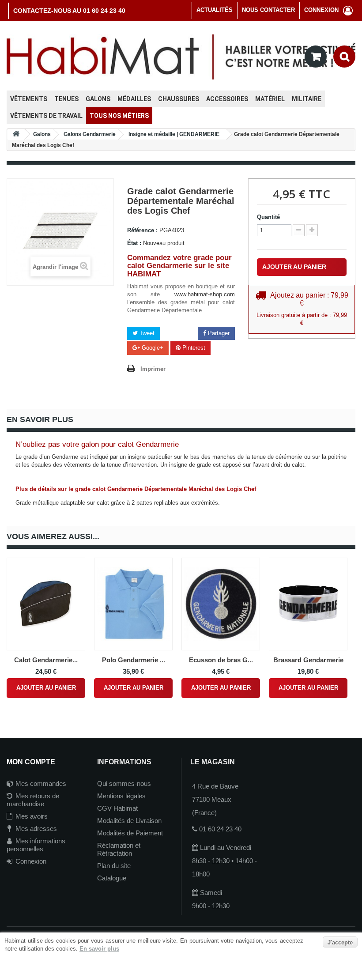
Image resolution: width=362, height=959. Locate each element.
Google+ (151, 347)
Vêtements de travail (46, 115)
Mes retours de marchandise (33, 800)
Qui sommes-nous (124, 783)
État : (134, 243)
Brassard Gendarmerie (308, 660)
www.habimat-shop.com (204, 294)
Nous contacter (268, 10)
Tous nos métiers (119, 115)
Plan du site (114, 865)
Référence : (142, 230)
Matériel (270, 98)
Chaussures (178, 98)
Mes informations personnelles (36, 845)
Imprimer (153, 369)
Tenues (66, 98)
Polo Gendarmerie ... (133, 660)
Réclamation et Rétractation (118, 849)
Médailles (134, 98)
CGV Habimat (117, 808)
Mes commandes (40, 783)
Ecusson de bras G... (221, 660)
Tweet (146, 333)
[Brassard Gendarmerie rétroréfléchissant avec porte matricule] (308, 604)
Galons (98, 98)
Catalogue (111, 878)
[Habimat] (181, 56)
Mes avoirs (31, 816)
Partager (218, 333)
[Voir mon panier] (316, 56)
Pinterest (193, 347)
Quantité (268, 217)
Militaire (306, 98)
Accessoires (227, 98)
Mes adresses (36, 828)
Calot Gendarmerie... (46, 660)
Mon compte (31, 762)
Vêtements (28, 98)
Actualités (214, 10)
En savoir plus (99, 948)
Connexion (30, 861)
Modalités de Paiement (130, 833)
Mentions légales (121, 796)
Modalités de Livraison (129, 820)
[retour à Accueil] (16, 134)
